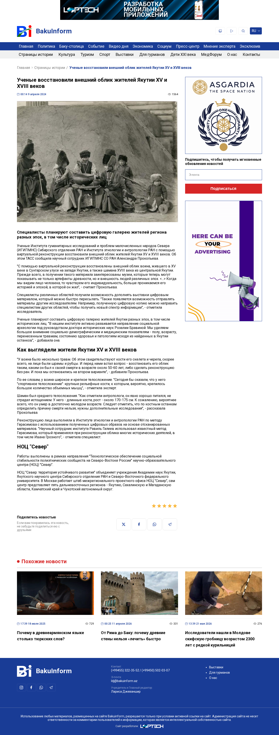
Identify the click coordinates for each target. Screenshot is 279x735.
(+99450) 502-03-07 (156, 670)
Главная (26, 46)
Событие (96, 46)
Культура (66, 54)
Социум (164, 46)
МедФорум (211, 54)
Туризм (87, 54)
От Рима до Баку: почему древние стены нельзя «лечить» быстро (133, 635)
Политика (46, 46)
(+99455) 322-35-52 (125, 670)
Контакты (251, 54)
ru (254, 32)
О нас (232, 54)
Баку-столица (71, 46)
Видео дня (118, 46)
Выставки (125, 54)
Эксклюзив (250, 46)
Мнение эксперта (219, 46)
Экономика (143, 46)
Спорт (104, 54)
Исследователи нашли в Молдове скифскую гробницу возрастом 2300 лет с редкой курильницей (220, 638)
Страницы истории (36, 54)
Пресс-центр (187, 46)
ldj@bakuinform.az (124, 681)
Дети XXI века (183, 54)
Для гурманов (152, 54)
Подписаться (223, 188)
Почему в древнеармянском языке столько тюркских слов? (50, 635)
